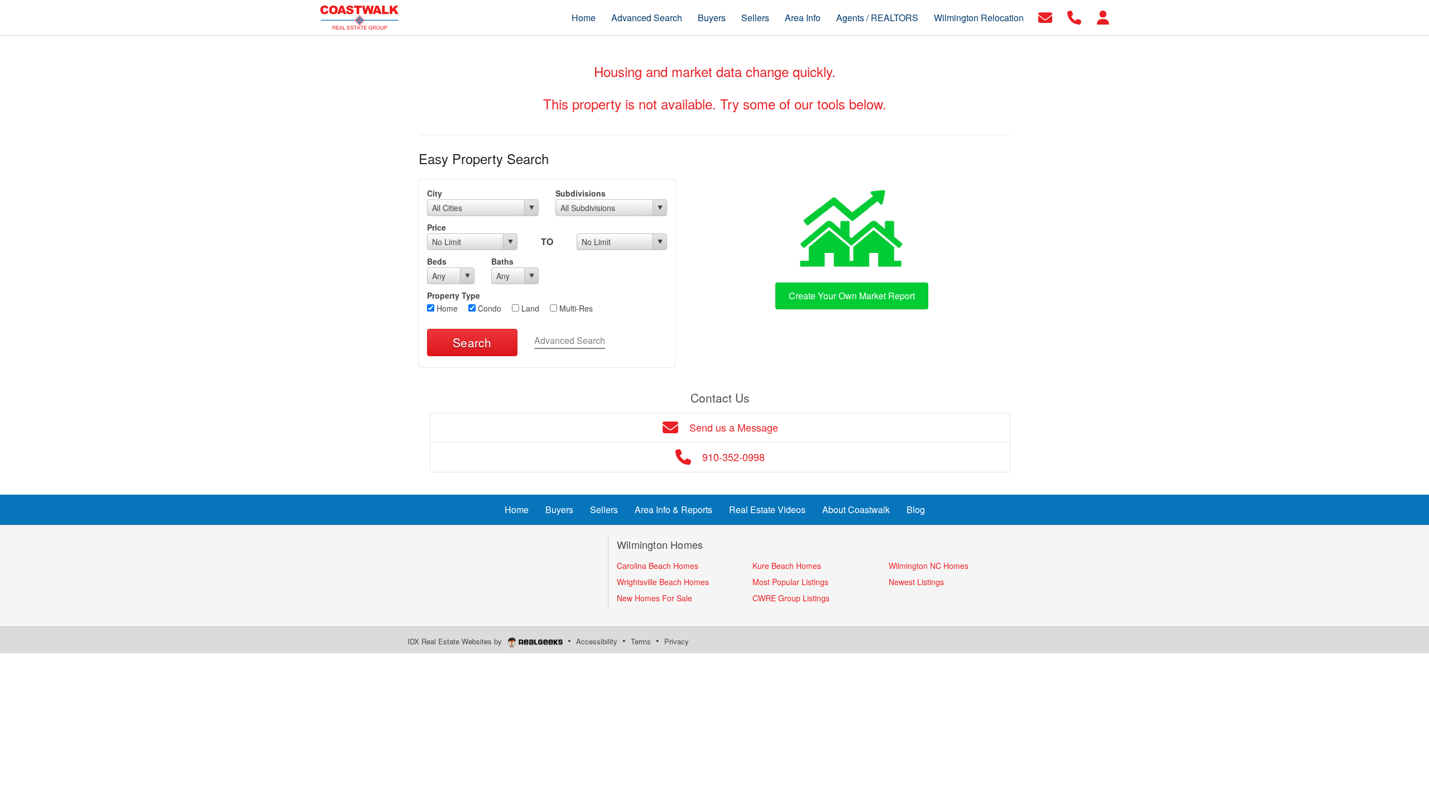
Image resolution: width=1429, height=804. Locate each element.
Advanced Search (569, 340)
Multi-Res (575, 308)
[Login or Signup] (1103, 16)
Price (436, 227)
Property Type (453, 295)
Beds (437, 261)
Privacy (676, 641)
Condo (488, 308)
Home (446, 308)
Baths (502, 261)
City (434, 193)
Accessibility (596, 641)
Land (529, 308)
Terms (641, 641)
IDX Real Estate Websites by (455, 641)
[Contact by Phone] (1074, 16)
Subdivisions (580, 193)
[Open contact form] (1045, 16)
